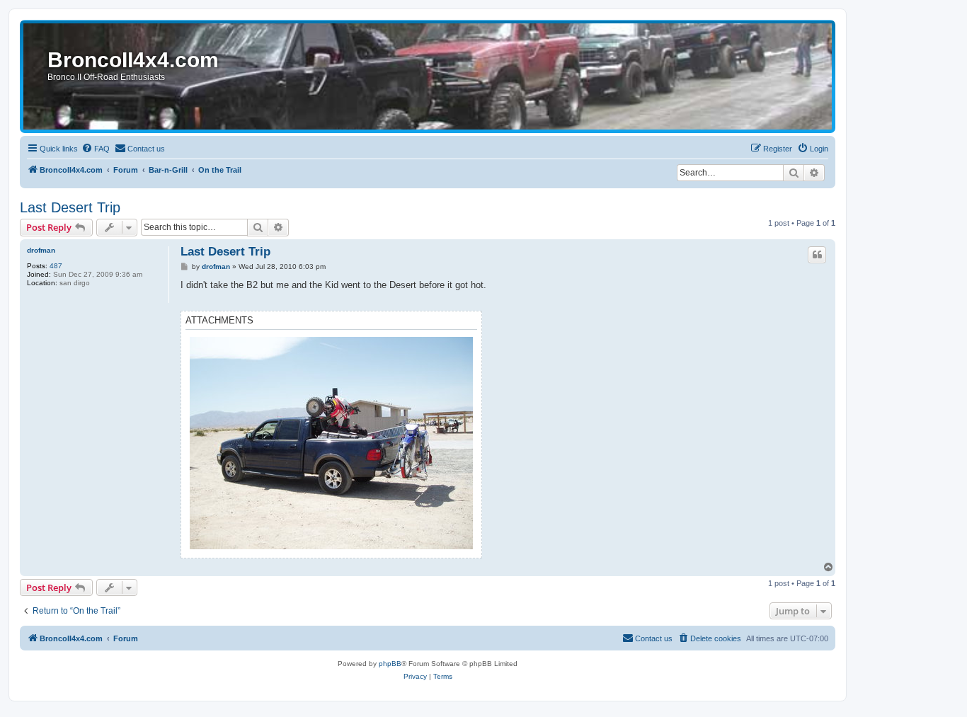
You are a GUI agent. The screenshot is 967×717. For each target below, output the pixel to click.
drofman (41, 250)
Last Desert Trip (70, 207)
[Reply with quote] (817, 254)
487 (56, 266)
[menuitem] (95, 148)
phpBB (390, 663)
